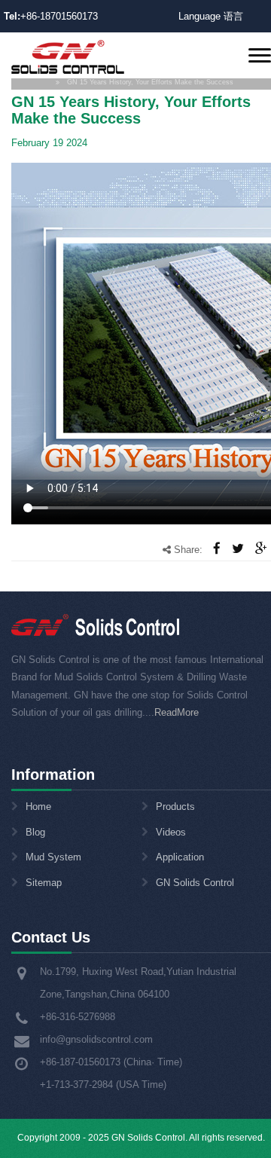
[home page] (67, 56)
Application (180, 857)
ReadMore (176, 712)
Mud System (53, 857)
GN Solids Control (195, 882)
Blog (35, 832)
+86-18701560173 (59, 16)
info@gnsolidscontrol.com (96, 1039)
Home (38, 806)
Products (175, 806)
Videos (171, 832)
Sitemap (44, 882)
